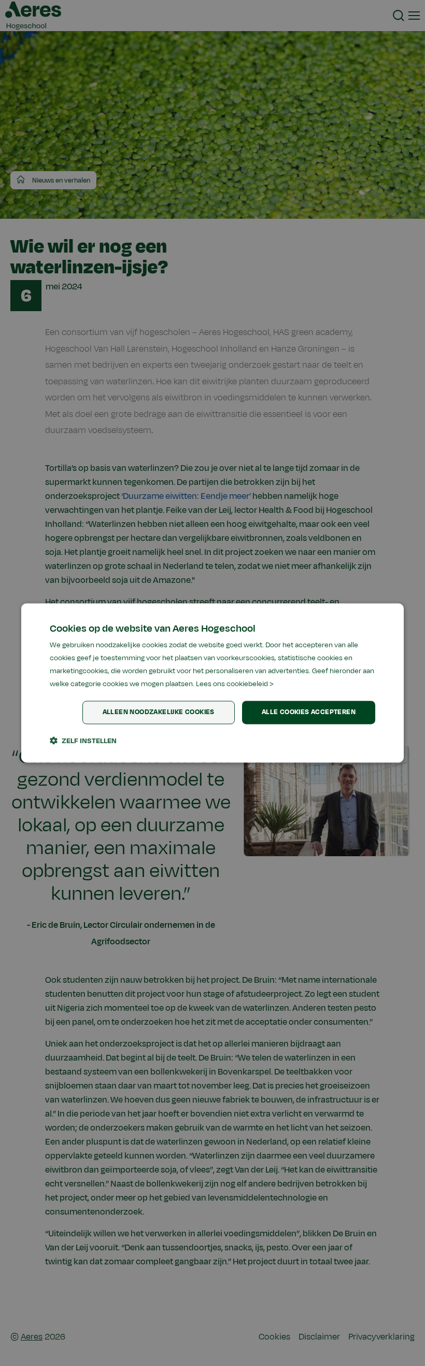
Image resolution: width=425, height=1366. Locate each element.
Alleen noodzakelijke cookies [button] (159, 712)
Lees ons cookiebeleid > (235, 684)
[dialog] (212, 682)
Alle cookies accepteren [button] (309, 712)
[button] (83, 741)
